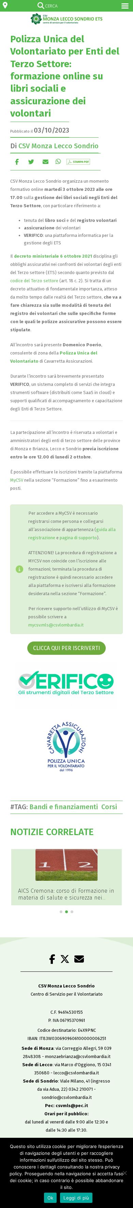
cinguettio (31, 161)
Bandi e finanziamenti (65, 807)
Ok (50, 1198)
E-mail (45, 161)
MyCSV (16, 480)
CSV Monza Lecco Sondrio (58, 146)
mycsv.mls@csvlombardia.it (56, 625)
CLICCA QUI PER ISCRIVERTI (66, 648)
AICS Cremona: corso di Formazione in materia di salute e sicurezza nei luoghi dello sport (66, 898)
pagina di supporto (78, 537)
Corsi (110, 807)
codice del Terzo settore (34, 280)
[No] (124, 1172)
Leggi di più (76, 1198)
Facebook (17, 161)
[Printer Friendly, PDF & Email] (78, 161)
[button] (61, 912)
